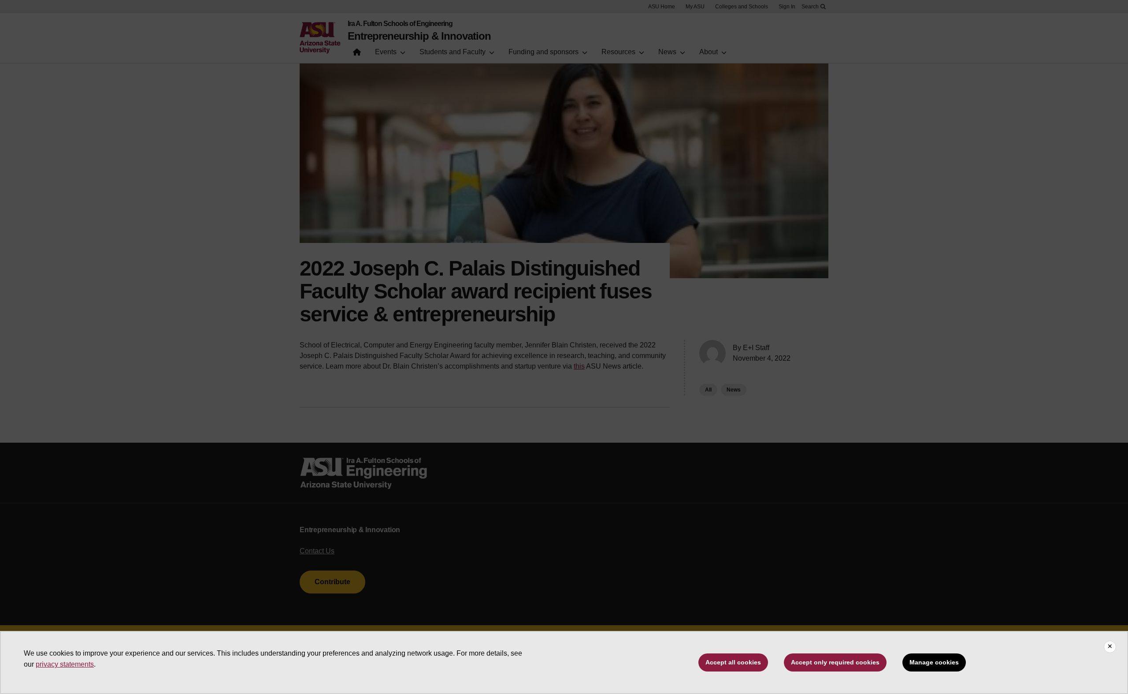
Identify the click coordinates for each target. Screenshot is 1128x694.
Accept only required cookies (835, 662)
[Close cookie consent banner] (1110, 647)
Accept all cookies (733, 662)
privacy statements (65, 664)
